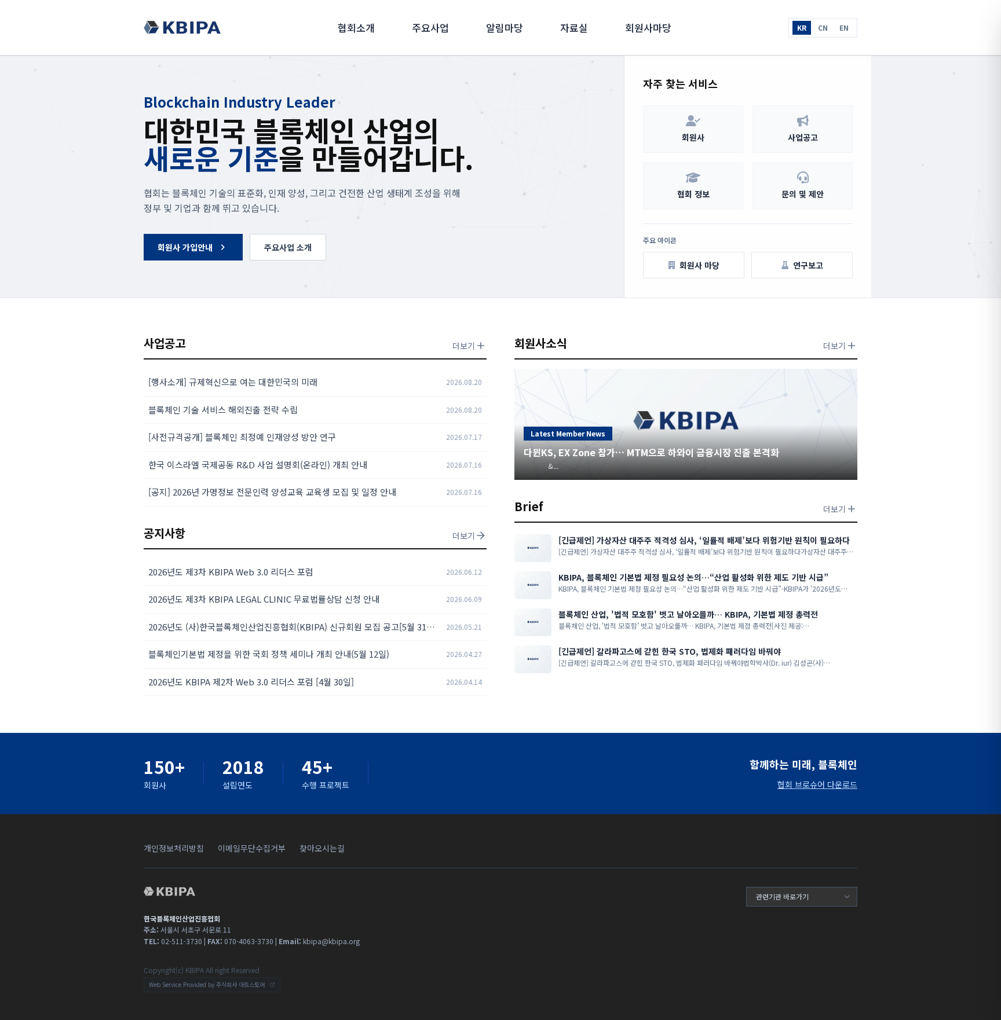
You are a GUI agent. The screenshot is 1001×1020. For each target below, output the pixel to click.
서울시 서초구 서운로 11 (187, 929)
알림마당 (504, 27)
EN (844, 27)
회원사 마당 (699, 265)
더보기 (463, 345)
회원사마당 (648, 27)
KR (801, 27)
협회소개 (356, 27)
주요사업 (430, 27)
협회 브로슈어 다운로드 (817, 784)
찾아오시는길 (322, 848)
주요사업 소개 (288, 247)
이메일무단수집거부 (252, 848)
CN (823, 27)
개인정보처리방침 (174, 848)
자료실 (574, 27)
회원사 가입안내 (185, 247)
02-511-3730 (173, 941)
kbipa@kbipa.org (319, 941)
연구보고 (808, 265)
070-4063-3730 (240, 941)
